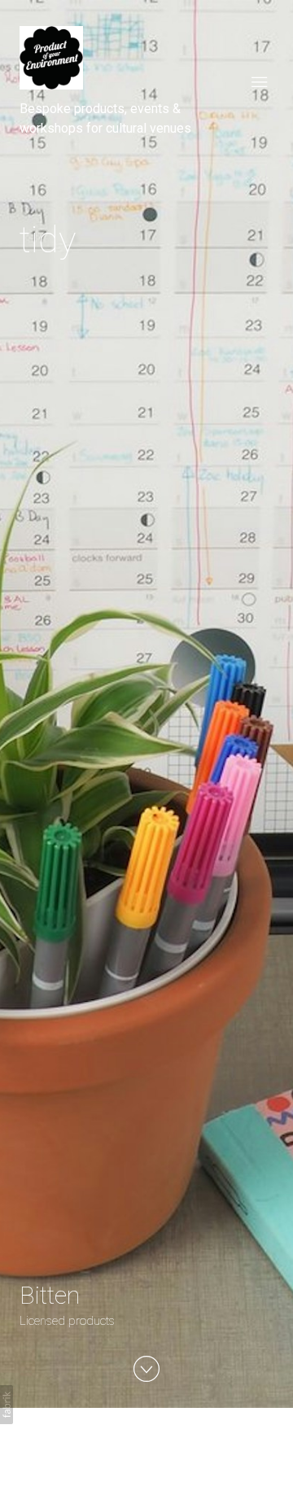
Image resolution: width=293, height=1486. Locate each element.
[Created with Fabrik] (6, 1404)
